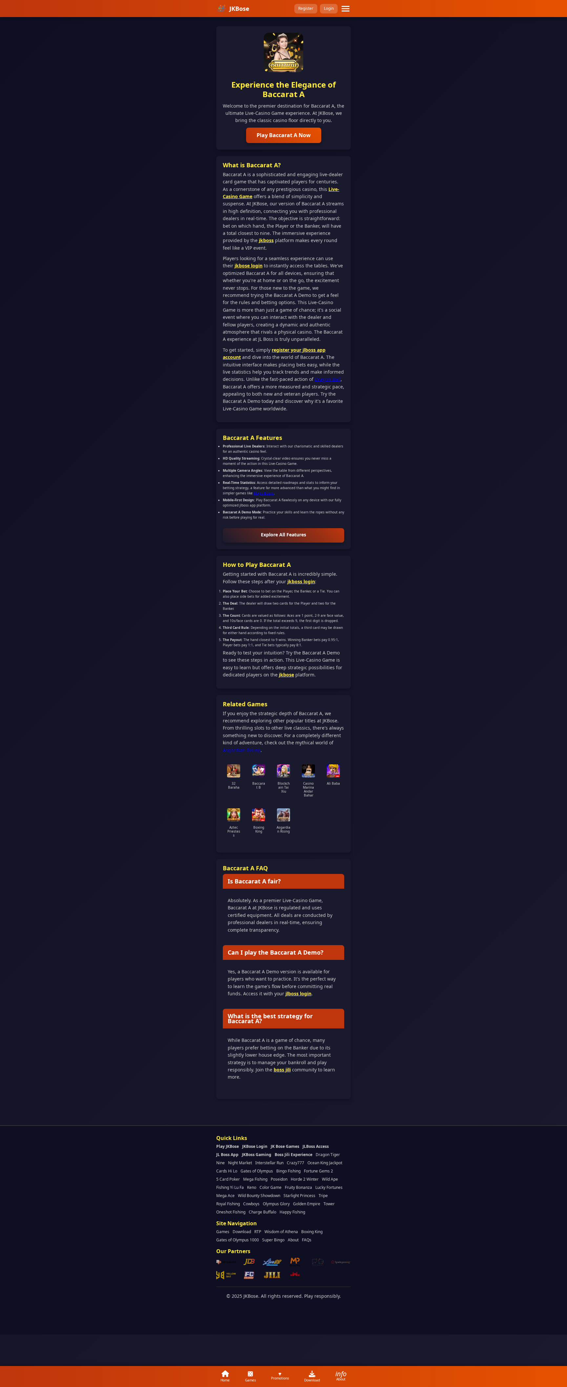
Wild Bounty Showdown (259, 1195)
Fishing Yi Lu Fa (230, 1187)
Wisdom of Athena (281, 1231)
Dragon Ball (328, 379)
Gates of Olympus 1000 (237, 1239)
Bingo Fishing (288, 1171)
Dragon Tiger (328, 1154)
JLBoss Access (316, 1146)
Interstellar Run (269, 1162)
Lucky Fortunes (329, 1187)
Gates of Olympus (257, 1171)
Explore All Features (283, 534)
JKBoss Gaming (256, 1154)
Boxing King (312, 1231)
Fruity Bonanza (298, 1187)
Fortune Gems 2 (318, 1171)
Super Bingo (273, 1239)
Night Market (240, 1162)
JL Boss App (227, 1154)
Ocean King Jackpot (324, 1162)
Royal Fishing (228, 1203)
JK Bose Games (285, 1146)
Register (305, 8)
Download (242, 1231)
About (293, 1239)
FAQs (306, 1239)
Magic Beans (264, 493)
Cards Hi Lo (226, 1171)
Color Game (271, 1187)
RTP (257, 1231)
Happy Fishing (292, 1212)
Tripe (323, 1195)
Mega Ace (225, 1195)
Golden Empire (306, 1203)
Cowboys (251, 1203)
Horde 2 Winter (305, 1179)
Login (329, 8)
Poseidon (279, 1179)
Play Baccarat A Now (284, 135)
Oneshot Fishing (230, 1212)
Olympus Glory (276, 1203)
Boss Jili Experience (293, 1154)
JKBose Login (254, 1146)
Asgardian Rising (242, 750)
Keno (251, 1187)
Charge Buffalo (262, 1212)
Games (222, 1231)
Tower (329, 1203)
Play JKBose (227, 1146)
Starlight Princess (299, 1195)
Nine (220, 1162)
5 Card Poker (228, 1179)
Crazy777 (295, 1162)
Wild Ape (330, 1179)
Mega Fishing (255, 1179)
